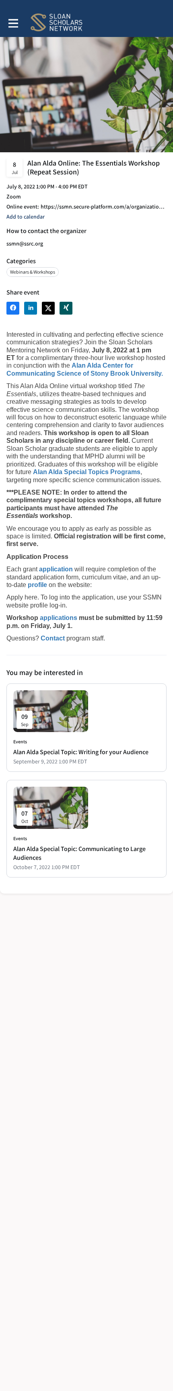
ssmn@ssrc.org (24, 243)
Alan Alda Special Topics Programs (86, 471)
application (56, 569)
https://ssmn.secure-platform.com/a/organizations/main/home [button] (104, 206)
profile (38, 584)
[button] (25, 216)
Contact (53, 638)
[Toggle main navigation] (12, 23)
